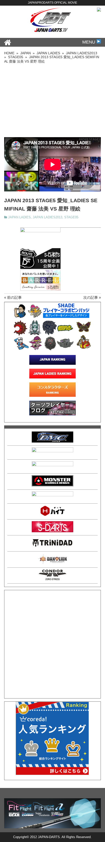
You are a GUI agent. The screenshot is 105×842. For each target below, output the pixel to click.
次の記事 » (92, 297)
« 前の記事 (13, 297)
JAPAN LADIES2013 (47, 217)
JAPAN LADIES (19, 217)
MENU (89, 42)
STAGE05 (71, 217)
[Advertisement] (52, 100)
